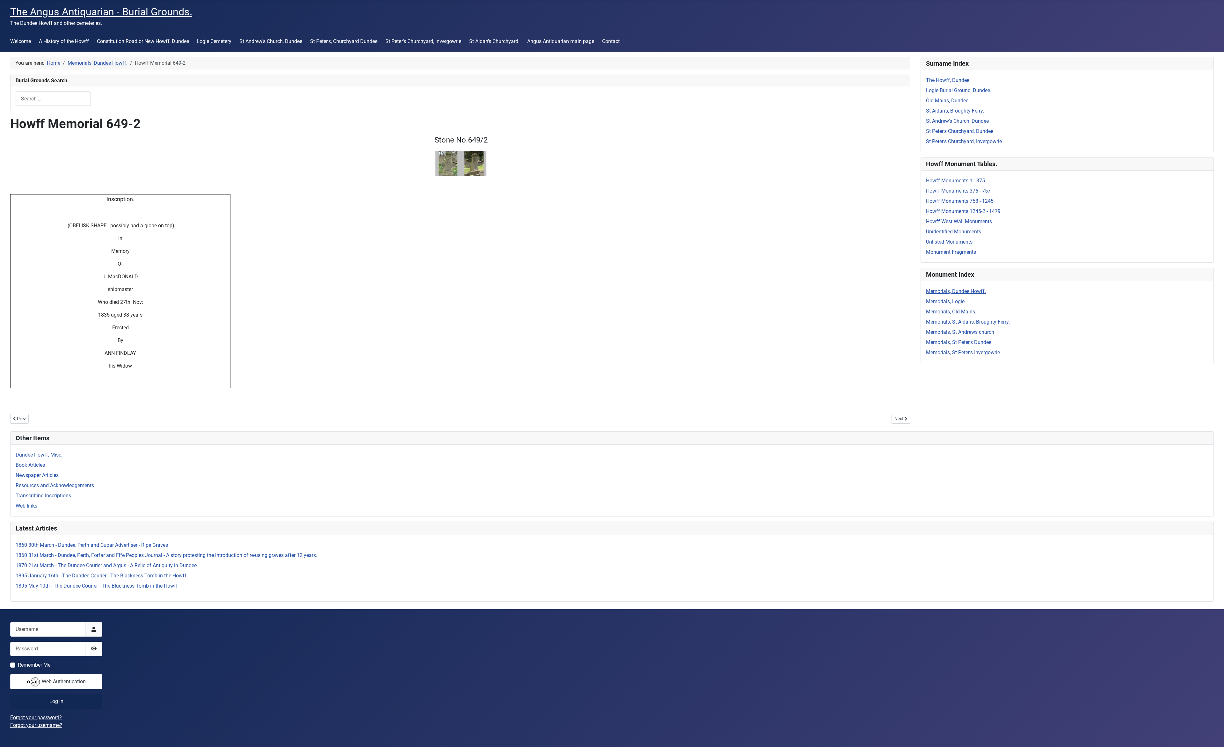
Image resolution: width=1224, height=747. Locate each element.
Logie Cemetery (214, 41)
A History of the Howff (64, 41)
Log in (56, 701)
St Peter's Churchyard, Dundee (959, 131)
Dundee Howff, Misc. (39, 455)
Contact (611, 41)
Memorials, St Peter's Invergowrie (963, 352)
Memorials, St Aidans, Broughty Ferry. (968, 322)
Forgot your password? (36, 717)
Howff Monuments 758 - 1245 (960, 201)
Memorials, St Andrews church (960, 332)
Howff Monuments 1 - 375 (955, 181)
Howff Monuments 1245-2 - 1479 (963, 211)
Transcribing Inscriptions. (44, 496)
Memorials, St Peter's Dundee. (959, 342)
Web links (26, 506)
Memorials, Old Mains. (951, 312)
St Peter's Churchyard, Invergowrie (423, 41)
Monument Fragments (951, 252)
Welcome (20, 41)
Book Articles (30, 465)
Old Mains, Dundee (947, 101)
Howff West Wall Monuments (959, 221)
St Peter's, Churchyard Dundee (343, 41)
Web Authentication (63, 681)
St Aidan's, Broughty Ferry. (955, 111)
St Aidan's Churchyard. (494, 41)
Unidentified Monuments (953, 232)
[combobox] (53, 99)
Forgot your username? (36, 725)
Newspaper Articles (37, 475)
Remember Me (34, 665)
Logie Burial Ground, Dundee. (958, 90)
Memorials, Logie (945, 301)
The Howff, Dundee (947, 80)
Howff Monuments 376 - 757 (958, 191)
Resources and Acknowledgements (55, 485)
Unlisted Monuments (949, 242)
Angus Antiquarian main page (560, 41)
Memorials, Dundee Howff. (956, 291)
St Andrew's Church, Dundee (270, 41)
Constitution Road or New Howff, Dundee (143, 41)
